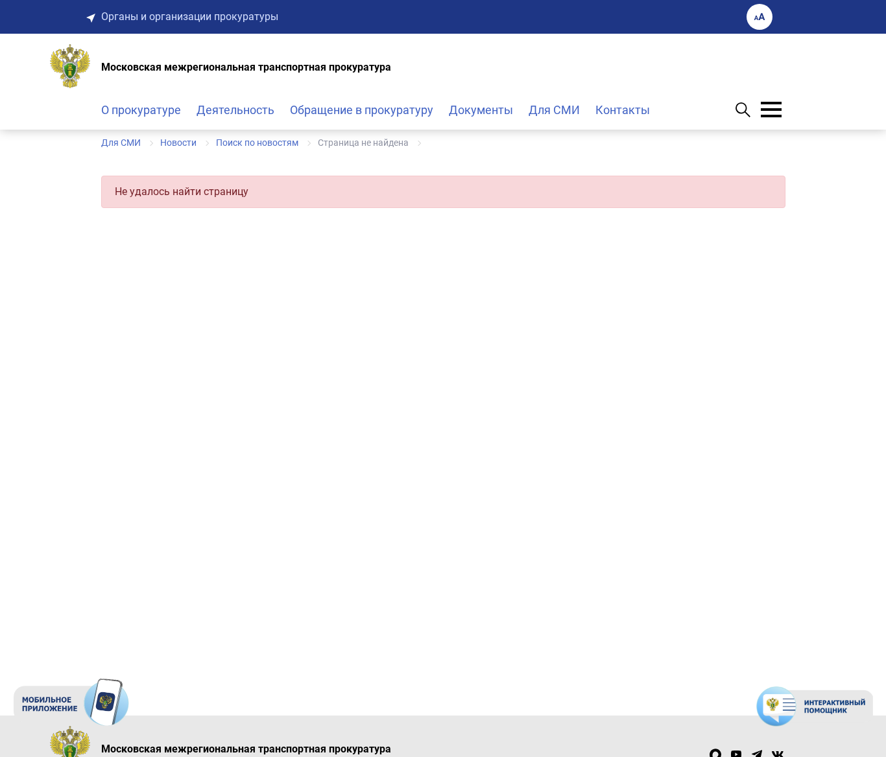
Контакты (622, 110)
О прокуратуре (141, 110)
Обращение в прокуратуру (361, 110)
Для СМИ (554, 110)
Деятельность (235, 110)
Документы (481, 110)
